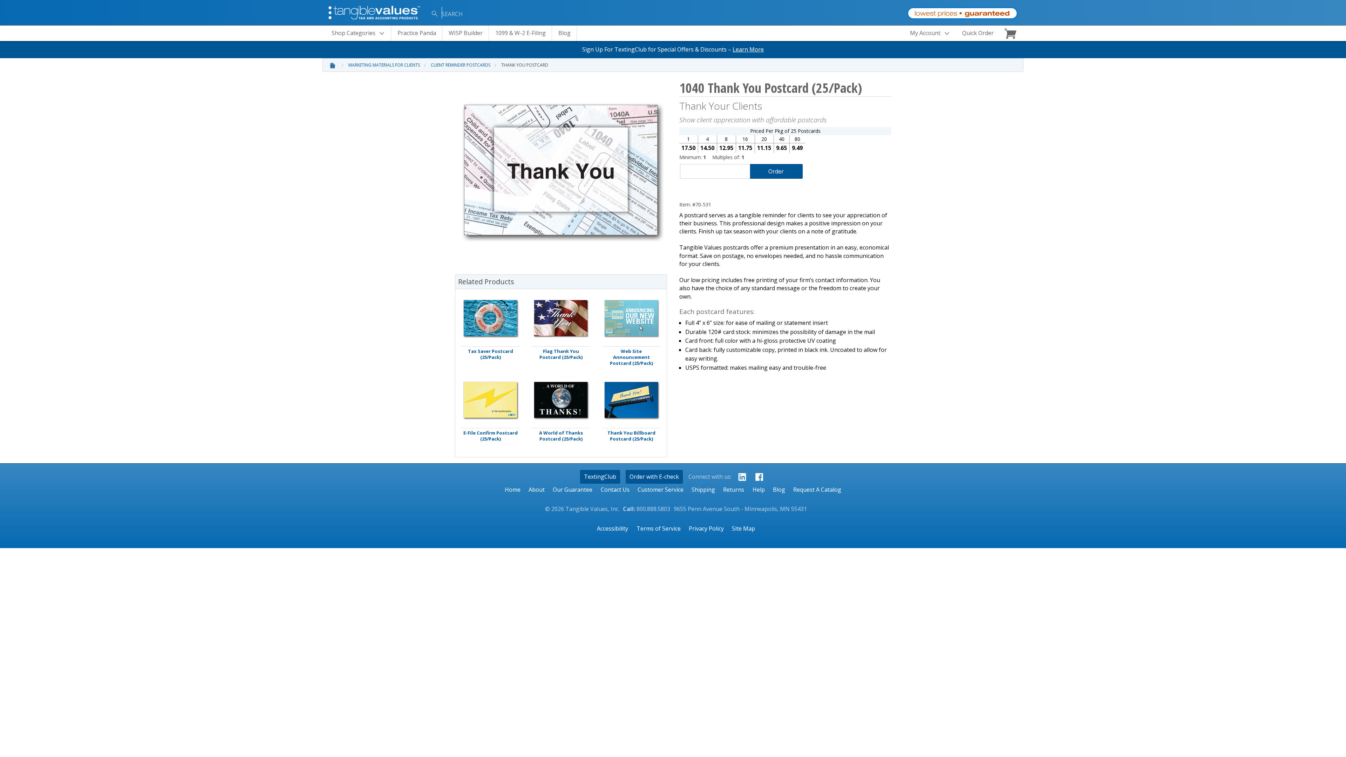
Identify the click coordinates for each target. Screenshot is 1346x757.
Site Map (743, 528)
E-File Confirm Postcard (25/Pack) (490, 436)
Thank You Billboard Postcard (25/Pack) (631, 436)
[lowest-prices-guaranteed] (962, 11)
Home (513, 489)
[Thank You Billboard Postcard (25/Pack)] (631, 400)
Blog (564, 33)
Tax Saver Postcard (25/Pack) (490, 354)
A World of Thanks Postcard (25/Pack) (561, 436)
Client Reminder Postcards (460, 65)
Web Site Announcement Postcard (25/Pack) (631, 357)
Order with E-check (654, 476)
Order (776, 171)
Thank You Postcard (524, 65)
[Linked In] (740, 477)
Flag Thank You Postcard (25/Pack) (561, 354)
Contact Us (615, 489)
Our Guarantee (572, 489)
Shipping (703, 489)
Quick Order (978, 33)
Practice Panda (416, 33)
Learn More (748, 49)
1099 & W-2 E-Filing (520, 33)
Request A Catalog (817, 489)
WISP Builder (466, 33)
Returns (733, 489)
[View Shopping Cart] (1012, 33)
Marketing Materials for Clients (384, 65)
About (537, 489)
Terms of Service (659, 528)
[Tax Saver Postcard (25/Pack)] (490, 318)
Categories (353, 33)
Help (759, 489)
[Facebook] (757, 477)
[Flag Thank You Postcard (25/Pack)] (561, 318)
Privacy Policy (706, 528)
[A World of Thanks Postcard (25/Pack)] (561, 400)
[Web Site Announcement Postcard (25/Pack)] (631, 318)
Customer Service (661, 489)
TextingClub (600, 476)
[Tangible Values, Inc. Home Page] (375, 12)
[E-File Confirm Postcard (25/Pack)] (490, 400)
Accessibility (612, 528)
